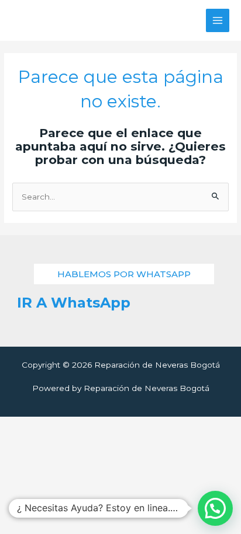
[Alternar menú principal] (218, 21)
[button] (124, 274)
